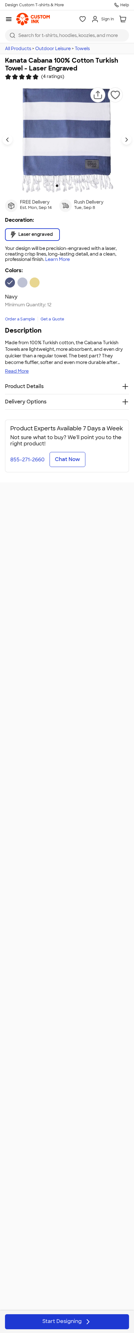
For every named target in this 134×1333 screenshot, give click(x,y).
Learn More (57, 259)
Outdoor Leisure (53, 48)
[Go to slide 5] (76, 185)
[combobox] (67, 35)
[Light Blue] (22, 282)
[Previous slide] (7, 140)
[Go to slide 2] (62, 185)
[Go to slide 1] (57, 185)
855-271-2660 (27, 459)
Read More (17, 371)
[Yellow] (35, 282)
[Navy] (10, 282)
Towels (82, 48)
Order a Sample (20, 319)
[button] (97, 94)
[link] (33, 19)
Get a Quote (53, 319)
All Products (18, 48)
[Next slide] (127, 140)
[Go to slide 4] (71, 185)
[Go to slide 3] (67, 185)
